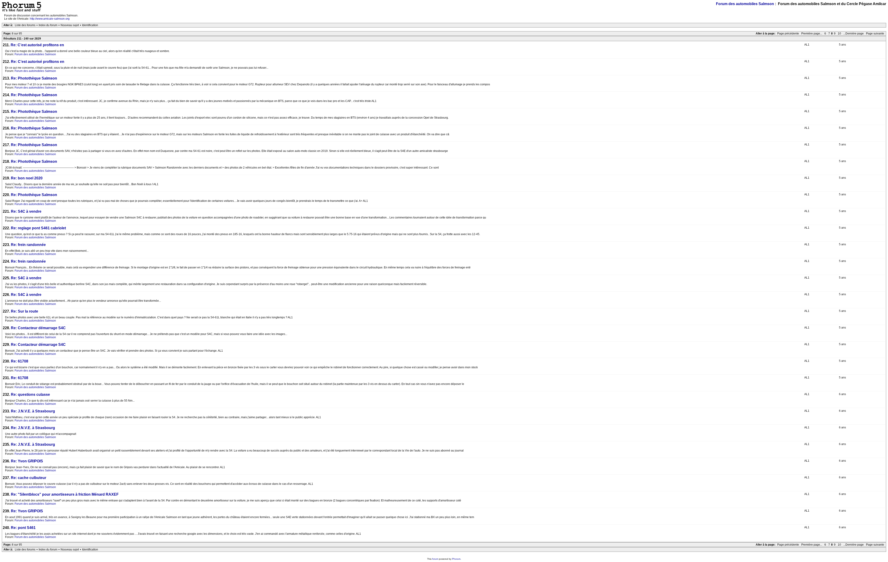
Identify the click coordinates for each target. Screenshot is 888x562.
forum (435, 559)
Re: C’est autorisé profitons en (37, 45)
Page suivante (875, 33)
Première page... (811, 33)
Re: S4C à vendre (26, 211)
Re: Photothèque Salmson (34, 78)
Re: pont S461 (23, 528)
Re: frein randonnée (28, 245)
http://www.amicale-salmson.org (50, 18)
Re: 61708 (19, 361)
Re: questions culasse (30, 394)
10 (839, 33)
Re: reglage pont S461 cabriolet (38, 228)
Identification (90, 25)
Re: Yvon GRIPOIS (27, 461)
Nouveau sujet (70, 25)
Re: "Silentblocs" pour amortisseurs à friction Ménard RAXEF (65, 494)
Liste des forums (25, 25)
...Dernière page (853, 33)
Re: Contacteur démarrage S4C (38, 328)
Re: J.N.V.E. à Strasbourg (33, 411)
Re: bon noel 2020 (27, 178)
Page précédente (788, 33)
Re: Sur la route (24, 311)
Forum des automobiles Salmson (745, 4)
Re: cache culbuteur (28, 478)
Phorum (456, 559)
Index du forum (48, 25)
